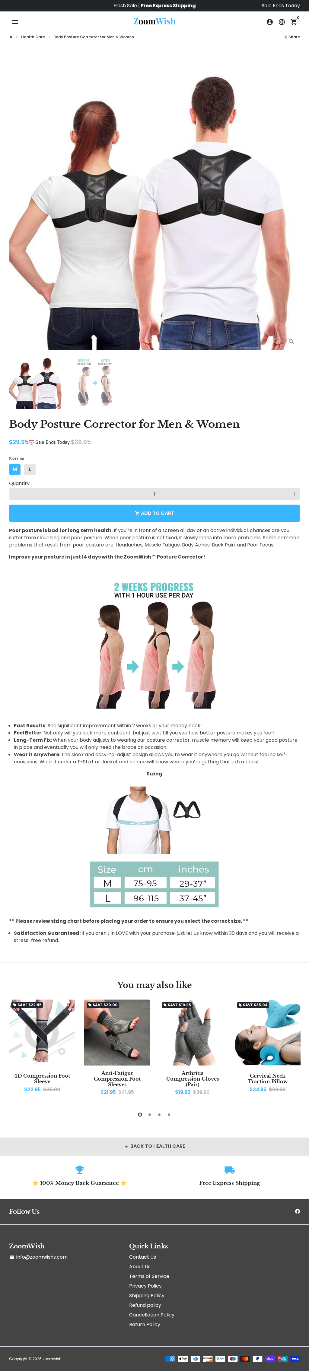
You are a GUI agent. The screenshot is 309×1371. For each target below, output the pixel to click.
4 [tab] (169, 1114)
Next (292, 205)
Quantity (19, 483)
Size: (16, 458)
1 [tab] (140, 1114)
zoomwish (52, 1358)
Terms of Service (149, 1276)
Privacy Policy (145, 1285)
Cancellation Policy (151, 1314)
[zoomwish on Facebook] (297, 1211)
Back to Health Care (154, 1146)
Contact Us (142, 1257)
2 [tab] (149, 1114)
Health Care (33, 36)
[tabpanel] (42, 1050)
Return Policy (144, 1324)
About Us (140, 1266)
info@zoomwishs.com (39, 1257)
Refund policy (145, 1305)
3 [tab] (159, 1114)
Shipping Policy (146, 1295)
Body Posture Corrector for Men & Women (93, 36)
